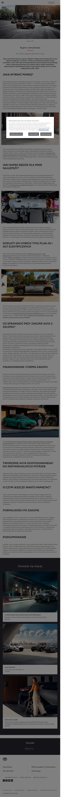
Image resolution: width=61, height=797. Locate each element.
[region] (30, 127)
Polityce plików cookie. (44, 129)
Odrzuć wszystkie (34, 134)
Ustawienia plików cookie (16, 134)
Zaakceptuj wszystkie (46, 134)
